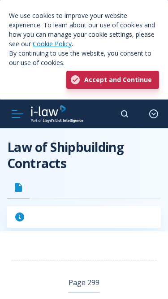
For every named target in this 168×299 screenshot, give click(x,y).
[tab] (18, 187)
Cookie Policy (52, 43)
